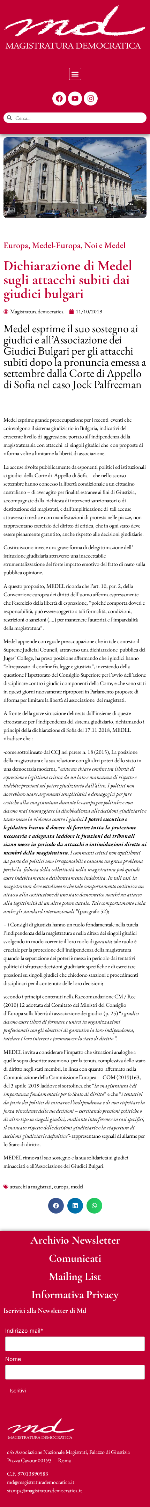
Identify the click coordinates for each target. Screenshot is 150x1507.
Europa (15, 245)
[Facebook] (59, 98)
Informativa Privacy (75, 1294)
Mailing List (75, 1276)
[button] (75, 74)
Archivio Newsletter (75, 1240)
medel (77, 1186)
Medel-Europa (56, 245)
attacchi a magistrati (31, 1186)
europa (61, 1186)
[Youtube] (75, 98)
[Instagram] (91, 98)
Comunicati (75, 1258)
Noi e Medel (105, 245)
